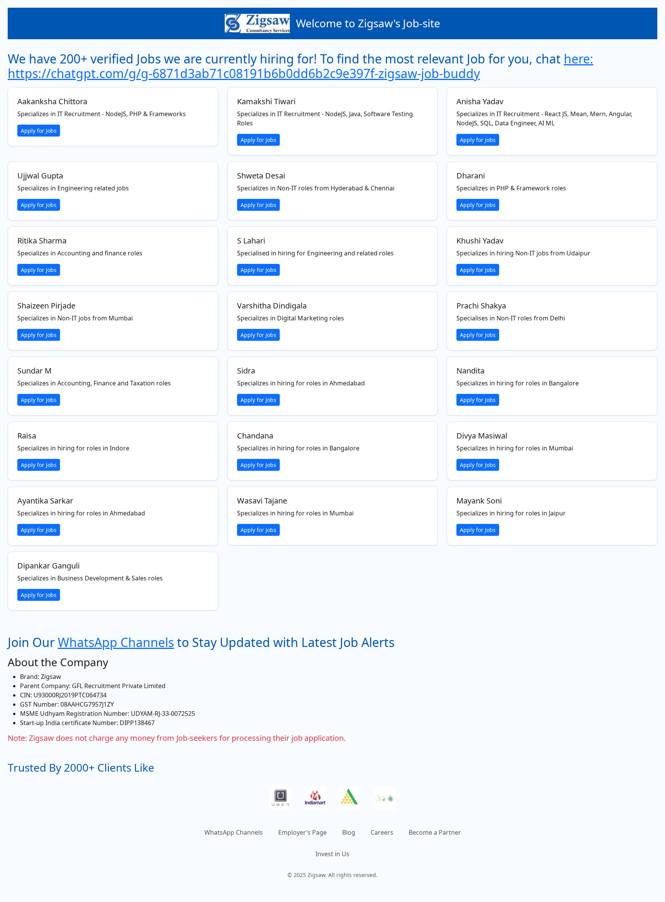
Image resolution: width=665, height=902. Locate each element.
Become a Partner (435, 832)
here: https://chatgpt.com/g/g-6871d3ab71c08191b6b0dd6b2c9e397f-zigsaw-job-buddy (300, 66)
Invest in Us (332, 854)
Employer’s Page (302, 832)
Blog (348, 832)
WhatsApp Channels (116, 642)
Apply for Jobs (39, 130)
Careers (382, 832)
